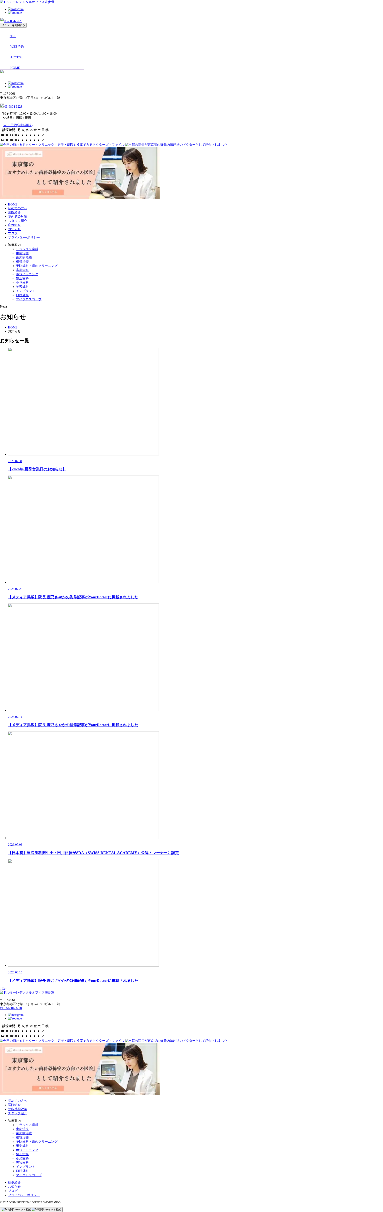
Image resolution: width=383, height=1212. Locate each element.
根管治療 (22, 261)
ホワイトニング (27, 274)
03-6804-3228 (13, 21)
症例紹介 (14, 225)
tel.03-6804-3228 (11, 1008)
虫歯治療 (22, 253)
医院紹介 (14, 212)
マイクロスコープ (28, 299)
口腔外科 (22, 295)
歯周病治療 (24, 257)
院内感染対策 (17, 216)
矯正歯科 (22, 278)
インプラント (25, 291)
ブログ (13, 233)
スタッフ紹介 (17, 220)
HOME (13, 204)
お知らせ (14, 229)
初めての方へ (17, 208)
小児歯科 (22, 282)
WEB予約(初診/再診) (18, 125)
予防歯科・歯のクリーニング (36, 265)
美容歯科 (22, 286)
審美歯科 (22, 270)
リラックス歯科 (27, 249)
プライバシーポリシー (24, 237)
